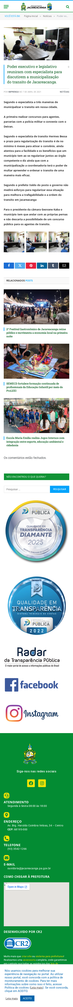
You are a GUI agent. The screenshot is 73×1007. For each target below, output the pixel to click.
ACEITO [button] (27, 998)
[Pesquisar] (67, 6)
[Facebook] (31, 783)
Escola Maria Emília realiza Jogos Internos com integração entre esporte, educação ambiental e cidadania (35, 441)
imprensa (13, 92)
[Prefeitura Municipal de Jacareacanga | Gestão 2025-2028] (36, 7)
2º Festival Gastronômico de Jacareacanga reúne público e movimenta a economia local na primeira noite (37, 332)
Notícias (64, 92)
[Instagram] (42, 783)
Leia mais (37, 987)
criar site (27, 956)
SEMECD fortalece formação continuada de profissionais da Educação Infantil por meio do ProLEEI (34, 387)
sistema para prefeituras (50, 956)
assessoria (29, 959)
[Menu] (6, 6)
